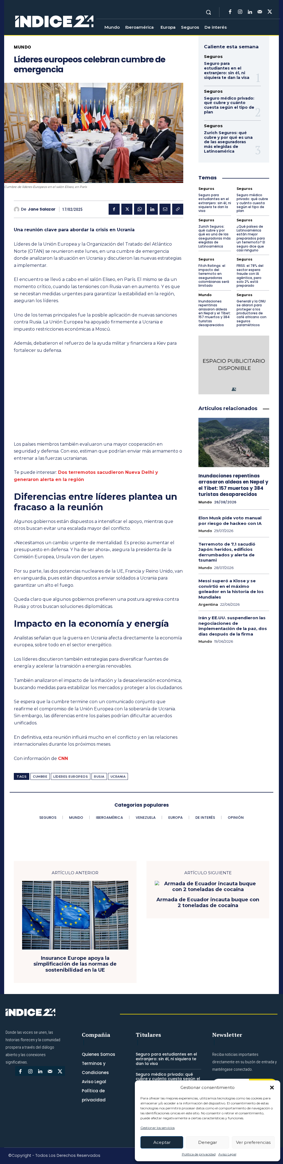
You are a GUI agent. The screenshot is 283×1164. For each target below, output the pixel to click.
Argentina (208, 604)
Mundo (22, 47)
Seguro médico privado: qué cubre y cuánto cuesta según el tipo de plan (229, 105)
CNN (63, 758)
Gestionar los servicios (157, 1128)
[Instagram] (240, 12)
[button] (272, 1087)
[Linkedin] (250, 12)
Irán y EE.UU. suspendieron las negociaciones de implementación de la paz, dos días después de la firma (232, 626)
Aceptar (162, 1142)
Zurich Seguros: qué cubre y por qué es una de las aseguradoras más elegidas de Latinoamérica (228, 142)
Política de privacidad (199, 1154)
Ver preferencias (253, 1142)
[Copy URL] (177, 209)
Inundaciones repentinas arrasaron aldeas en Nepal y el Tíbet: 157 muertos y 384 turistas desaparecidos (214, 313)
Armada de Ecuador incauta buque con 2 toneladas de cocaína (207, 903)
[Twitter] (270, 12)
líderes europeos (70, 776)
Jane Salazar (42, 209)
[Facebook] (230, 12)
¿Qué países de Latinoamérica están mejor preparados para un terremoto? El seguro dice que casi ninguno (251, 238)
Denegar (207, 1142)
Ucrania (118, 776)
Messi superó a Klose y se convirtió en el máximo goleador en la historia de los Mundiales (231, 589)
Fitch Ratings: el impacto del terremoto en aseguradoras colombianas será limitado (213, 275)
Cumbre (40, 776)
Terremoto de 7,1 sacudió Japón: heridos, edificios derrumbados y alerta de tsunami (226, 552)
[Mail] (260, 12)
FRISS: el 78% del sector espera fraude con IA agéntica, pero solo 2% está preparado (250, 275)
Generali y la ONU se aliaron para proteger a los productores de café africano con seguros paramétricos (251, 313)
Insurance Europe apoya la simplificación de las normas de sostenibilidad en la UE (75, 964)
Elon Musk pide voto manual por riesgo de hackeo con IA (229, 520)
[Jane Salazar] (17, 209)
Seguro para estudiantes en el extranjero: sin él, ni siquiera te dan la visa (226, 70)
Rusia (99, 776)
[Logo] (54, 21)
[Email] (165, 209)
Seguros (213, 56)
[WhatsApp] (139, 209)
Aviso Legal (227, 1154)
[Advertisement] (98, 400)
